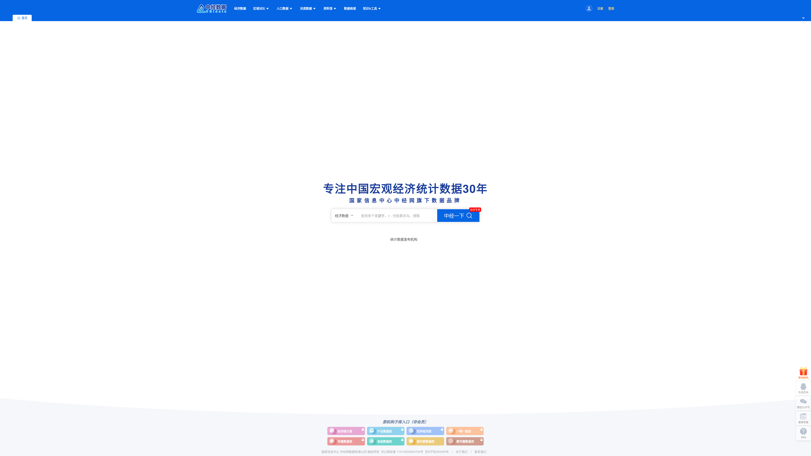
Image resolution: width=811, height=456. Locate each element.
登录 (611, 8)
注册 (600, 8)
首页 (24, 18)
